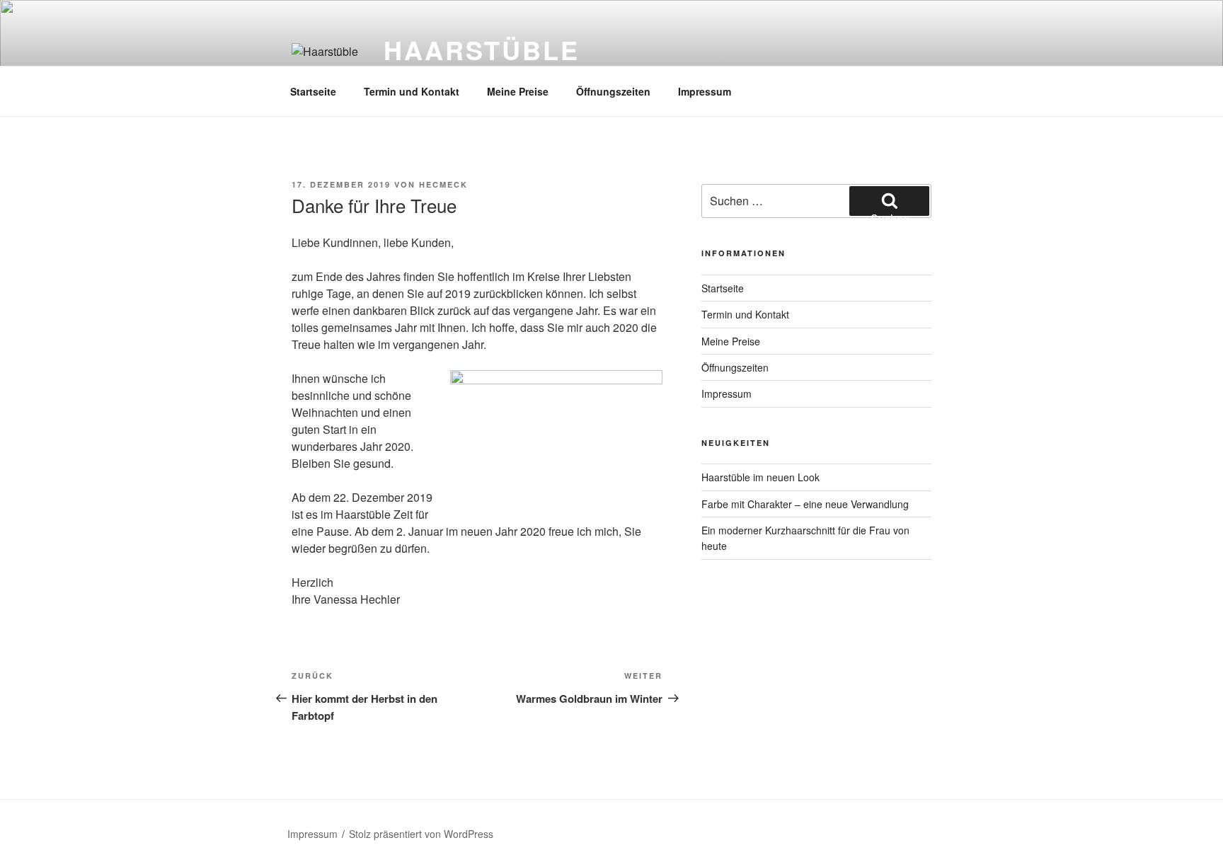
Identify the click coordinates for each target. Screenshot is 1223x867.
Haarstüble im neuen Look (760, 477)
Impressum (704, 91)
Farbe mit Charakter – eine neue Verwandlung (805, 504)
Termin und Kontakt (411, 91)
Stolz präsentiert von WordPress (421, 834)
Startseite (313, 91)
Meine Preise (518, 91)
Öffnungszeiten (613, 91)
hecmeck (443, 184)
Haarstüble (482, 49)
